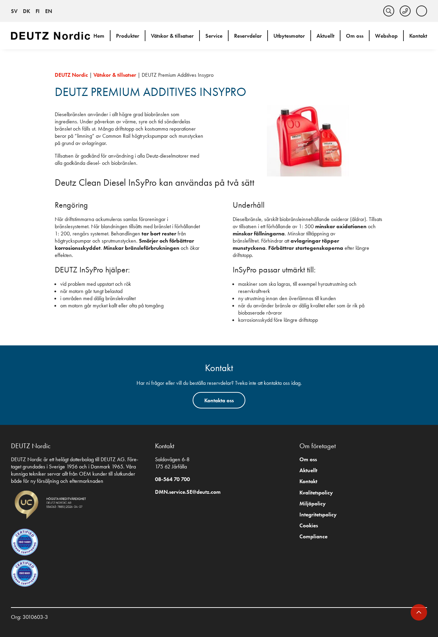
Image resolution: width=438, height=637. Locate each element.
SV (14, 11)
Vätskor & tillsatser (172, 35)
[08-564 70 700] (405, 10)
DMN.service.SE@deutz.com (188, 491)
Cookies (308, 525)
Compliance (313, 536)
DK (26, 11)
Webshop (386, 35)
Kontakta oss (219, 400)
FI (38, 11)
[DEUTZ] (52, 35)
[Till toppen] (419, 612)
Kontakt (418, 35)
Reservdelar (248, 35)
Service (213, 35)
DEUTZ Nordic (71, 74)
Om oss (354, 35)
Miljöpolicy (312, 503)
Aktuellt (325, 35)
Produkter (127, 35)
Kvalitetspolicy (316, 492)
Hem (98, 35)
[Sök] (388, 10)
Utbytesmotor (289, 35)
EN (48, 11)
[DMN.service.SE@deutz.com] (421, 10)
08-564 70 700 (172, 479)
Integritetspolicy (318, 514)
